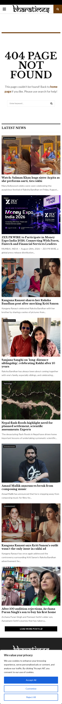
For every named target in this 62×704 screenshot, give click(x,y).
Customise (31, 688)
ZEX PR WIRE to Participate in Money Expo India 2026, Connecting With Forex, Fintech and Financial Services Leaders (30, 240)
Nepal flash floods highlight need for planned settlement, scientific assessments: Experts (27, 426)
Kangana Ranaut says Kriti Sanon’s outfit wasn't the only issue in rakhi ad (30, 547)
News (6, 198)
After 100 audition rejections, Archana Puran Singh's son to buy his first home (29, 610)
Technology (8, 384)
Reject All (31, 697)
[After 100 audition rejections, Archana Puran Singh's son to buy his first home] (31, 586)
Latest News (14, 128)
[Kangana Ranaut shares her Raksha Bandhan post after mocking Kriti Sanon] (31, 277)
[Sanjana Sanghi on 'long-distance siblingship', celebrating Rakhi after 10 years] (31, 337)
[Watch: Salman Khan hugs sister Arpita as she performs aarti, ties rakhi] (31, 154)
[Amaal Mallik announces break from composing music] (31, 463)
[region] (31, 677)
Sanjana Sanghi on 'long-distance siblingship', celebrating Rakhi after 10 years (28, 363)
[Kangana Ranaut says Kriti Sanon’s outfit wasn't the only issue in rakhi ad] (31, 522)
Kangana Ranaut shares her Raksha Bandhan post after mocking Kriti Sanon (30, 302)
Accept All (31, 680)
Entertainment (9, 138)
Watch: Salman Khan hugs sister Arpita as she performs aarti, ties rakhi (31, 179)
